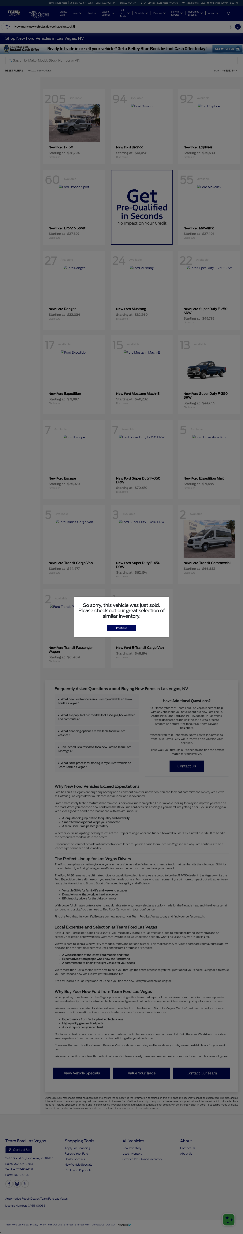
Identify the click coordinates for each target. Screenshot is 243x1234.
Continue (121, 628)
